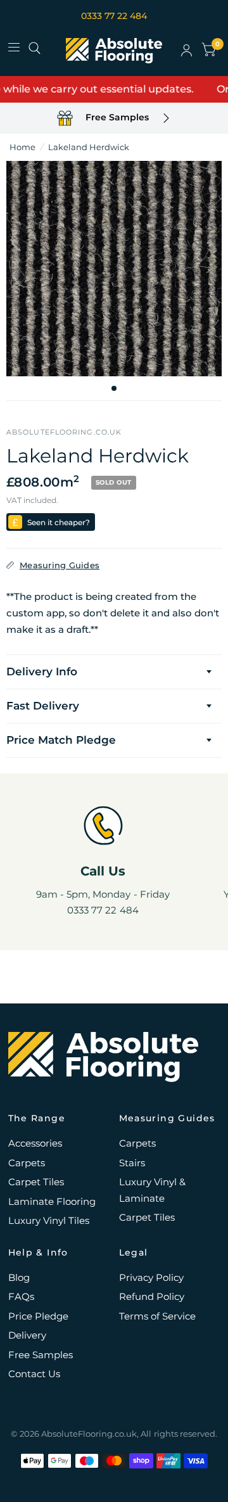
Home (22, 147)
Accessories (35, 1143)
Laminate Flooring (52, 1201)
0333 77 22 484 (114, 16)
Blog (19, 1277)
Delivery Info (41, 671)
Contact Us (34, 1374)
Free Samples (40, 1355)
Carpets (26, 1163)
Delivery (27, 1335)
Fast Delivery (42, 705)
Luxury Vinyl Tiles (48, 1220)
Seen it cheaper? (58, 522)
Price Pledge (38, 1316)
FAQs (21, 1296)
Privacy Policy (151, 1277)
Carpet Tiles (36, 1182)
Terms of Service (157, 1316)
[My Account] (186, 50)
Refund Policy (151, 1296)
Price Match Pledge (61, 740)
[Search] (34, 48)
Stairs (132, 1163)
